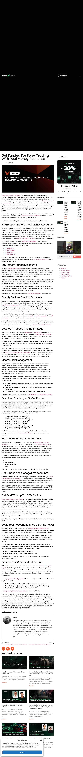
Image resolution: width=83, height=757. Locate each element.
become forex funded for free (42, 325)
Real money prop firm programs (11, 195)
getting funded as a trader (43, 334)
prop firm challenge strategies (25, 238)
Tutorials (63, 278)
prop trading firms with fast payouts (14, 591)
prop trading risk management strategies (17, 352)
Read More (4, 682)
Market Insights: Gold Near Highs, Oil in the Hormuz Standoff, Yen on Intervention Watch (41, 706)
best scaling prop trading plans (38, 528)
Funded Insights (65, 270)
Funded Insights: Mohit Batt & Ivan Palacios (67, 226)
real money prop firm (34, 294)
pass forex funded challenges (24, 433)
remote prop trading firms (41, 259)
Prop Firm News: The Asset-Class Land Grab (66, 208)
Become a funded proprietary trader (12, 499)
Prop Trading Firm (66, 276)
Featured (63, 268)
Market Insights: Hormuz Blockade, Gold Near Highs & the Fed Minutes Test (41, 673)
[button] (41, 740)
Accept (22, 752)
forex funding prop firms (43, 444)
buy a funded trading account (10, 305)
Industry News (65, 272)
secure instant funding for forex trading (40, 394)
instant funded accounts (15, 268)
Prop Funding (65, 274)
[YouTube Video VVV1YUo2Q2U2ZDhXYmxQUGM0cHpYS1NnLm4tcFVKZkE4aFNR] (69, 247)
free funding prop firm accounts (36, 316)
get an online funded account (33, 332)
